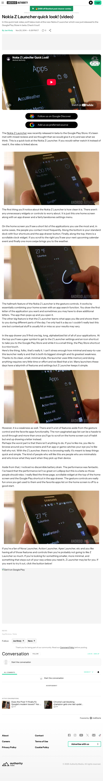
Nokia (15, 634)
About (5, 735)
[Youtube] (81, 735)
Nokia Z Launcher (17, 133)
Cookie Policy (42, 747)
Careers (6, 741)
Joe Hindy (9, 30)
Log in (90, 654)
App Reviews (7, 634)
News (4, 631)
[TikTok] (100, 735)
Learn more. (74, 13)
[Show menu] (2, 2)
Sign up (96, 654)
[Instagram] (75, 735)
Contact (39, 735)
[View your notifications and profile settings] (98, 672)
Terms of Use (41, 741)
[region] (51, 686)
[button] (51, 2)
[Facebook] (69, 735)
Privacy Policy (9, 747)
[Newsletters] (94, 735)
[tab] (9, 672)
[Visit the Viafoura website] (95, 718)
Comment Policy (67, 647)
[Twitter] (87, 735)
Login (97, 2)
